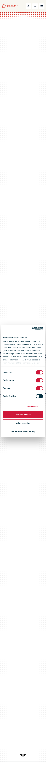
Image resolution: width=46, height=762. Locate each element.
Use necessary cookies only (23, 431)
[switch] (39, 380)
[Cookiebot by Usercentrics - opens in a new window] (32, 328)
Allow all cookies (23, 415)
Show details (32, 406)
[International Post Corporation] (10, 6)
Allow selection (23, 423)
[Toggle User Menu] (35, 6)
